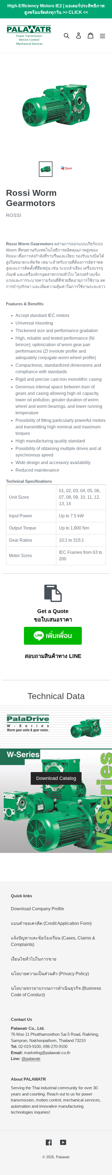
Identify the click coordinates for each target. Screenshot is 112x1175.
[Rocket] (53, 598)
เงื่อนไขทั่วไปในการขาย (33, 959)
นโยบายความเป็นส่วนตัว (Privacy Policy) (50, 973)
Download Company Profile (37, 908)
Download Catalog (56, 778)
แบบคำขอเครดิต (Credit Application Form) (51, 923)
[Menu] (102, 35)
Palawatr (63, 1157)
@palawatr (31, 1058)
